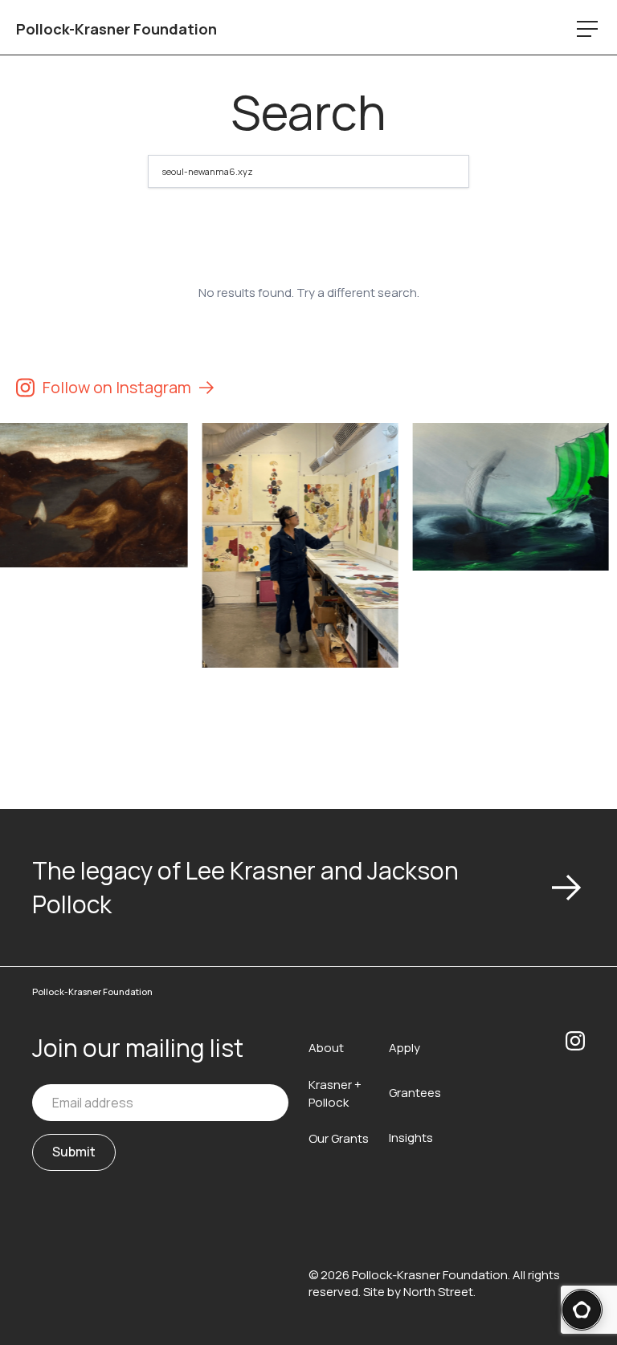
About (326, 1047)
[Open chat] (581, 1309)
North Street (438, 1291)
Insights (411, 1137)
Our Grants (338, 1138)
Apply (404, 1047)
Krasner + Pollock (335, 1093)
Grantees (415, 1092)
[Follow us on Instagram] (575, 1100)
